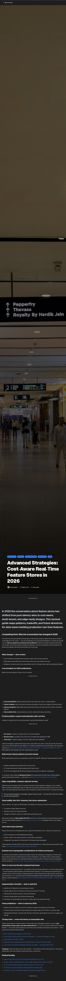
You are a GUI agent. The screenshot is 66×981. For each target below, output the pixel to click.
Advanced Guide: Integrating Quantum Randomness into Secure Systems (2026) (36, 861)
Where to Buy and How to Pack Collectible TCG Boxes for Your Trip (24, 959)
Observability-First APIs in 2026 (32, 820)
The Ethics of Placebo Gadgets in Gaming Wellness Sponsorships (23, 967)
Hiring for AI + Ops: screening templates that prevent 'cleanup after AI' (25, 970)
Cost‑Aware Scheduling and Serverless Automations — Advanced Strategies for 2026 (35, 748)
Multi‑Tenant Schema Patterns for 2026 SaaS (43, 777)
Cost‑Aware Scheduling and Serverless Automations (21, 846)
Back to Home (9, 2)
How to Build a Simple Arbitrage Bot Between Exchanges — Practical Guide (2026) (28, 945)
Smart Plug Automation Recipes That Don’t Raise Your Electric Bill (23, 965)
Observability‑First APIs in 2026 (13, 939)
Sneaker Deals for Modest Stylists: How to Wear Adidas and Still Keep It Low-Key (28, 962)
